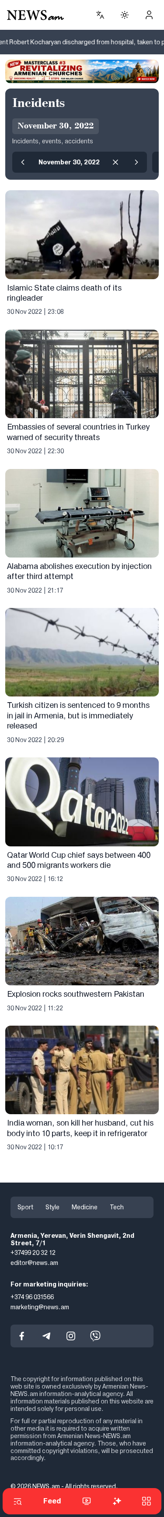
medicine (85, 1207)
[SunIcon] (124, 15)
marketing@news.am (39, 1307)
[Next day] (136, 162)
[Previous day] (22, 162)
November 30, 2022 (69, 162)
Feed (52, 1501)
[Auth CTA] (149, 15)
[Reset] (115, 162)
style (52, 1207)
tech (117, 1207)
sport (25, 1207)
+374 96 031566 (32, 1296)
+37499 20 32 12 (33, 1252)
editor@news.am (34, 1262)
